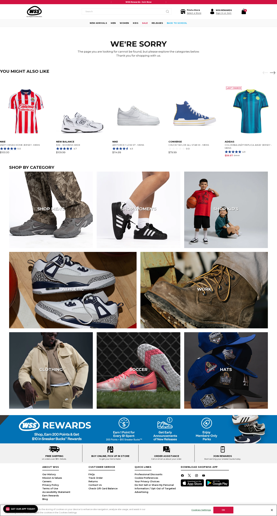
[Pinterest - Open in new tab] (190, 476)
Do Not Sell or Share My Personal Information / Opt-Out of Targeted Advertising (155, 489)
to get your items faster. (110, 459)
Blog (45, 499)
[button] (190, 11)
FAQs (91, 474)
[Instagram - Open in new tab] (197, 476)
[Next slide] (273, 72)
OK (223, 510)
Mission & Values (52, 477)
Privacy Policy (50, 485)
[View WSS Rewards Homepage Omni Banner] (138, 429)
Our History (49, 474)
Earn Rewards (50, 495)
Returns (93, 481)
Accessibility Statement (56, 492)
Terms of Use (50, 488)
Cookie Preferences (146, 478)
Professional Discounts (148, 474)
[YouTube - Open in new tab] (204, 476)
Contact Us (95, 485)
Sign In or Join (223, 13)
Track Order (95, 477)
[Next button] (165, 2)
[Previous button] (111, 2)
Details (63, 459)
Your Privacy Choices (147, 481)
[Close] (271, 510)
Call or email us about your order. (166, 459)
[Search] (167, 11)
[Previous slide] (264, 72)
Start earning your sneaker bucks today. (222, 459)
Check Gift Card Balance (103, 488)
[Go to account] (212, 11)
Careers (46, 481)
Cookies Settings (201, 510)
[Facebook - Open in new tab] (183, 476)
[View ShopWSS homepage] (34, 11)
